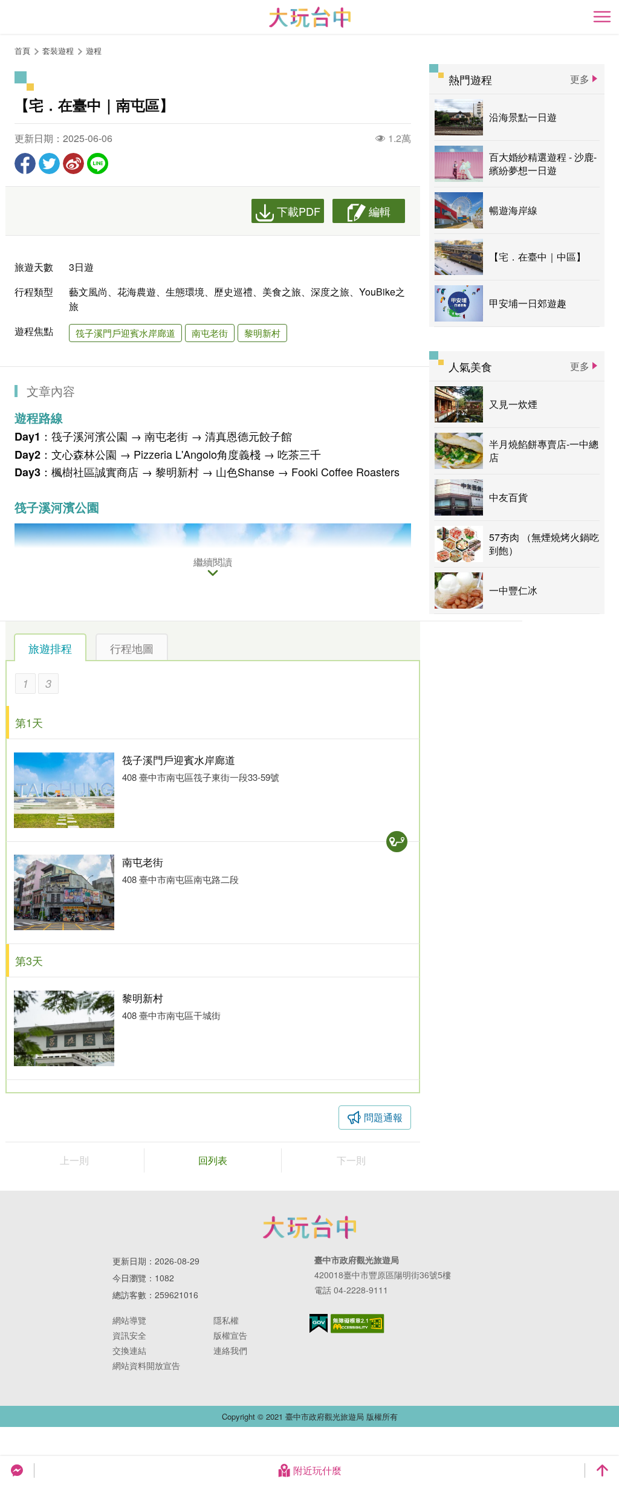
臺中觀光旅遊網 (310, 17)
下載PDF (298, 211)
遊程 (94, 50)
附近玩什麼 (317, 1470)
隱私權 (226, 1320)
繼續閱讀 (212, 563)
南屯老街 (210, 332)
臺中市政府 (309, 1227)
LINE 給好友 (97, 163)
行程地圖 (132, 648)
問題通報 (383, 1117)
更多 (579, 79)
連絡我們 (230, 1350)
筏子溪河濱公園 (89, 436)
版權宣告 (230, 1335)
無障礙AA (357, 1323)
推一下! (49, 163)
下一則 (351, 1160)
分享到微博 (73, 163)
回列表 (212, 1160)
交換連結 (129, 1350)
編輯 (380, 211)
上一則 (74, 1160)
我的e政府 (319, 1323)
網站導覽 (129, 1320)
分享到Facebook (25, 163)
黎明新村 (262, 332)
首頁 (22, 50)
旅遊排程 (50, 648)
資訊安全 (129, 1335)
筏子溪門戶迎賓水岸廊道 (125, 332)
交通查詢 (396, 841)
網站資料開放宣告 (146, 1365)
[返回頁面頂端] (602, 1470)
